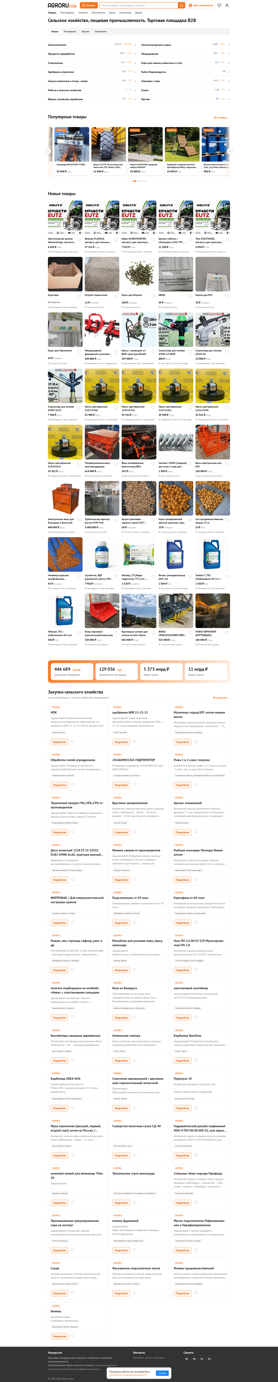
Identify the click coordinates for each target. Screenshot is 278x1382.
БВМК (162, 295)
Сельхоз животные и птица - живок (68, 81)
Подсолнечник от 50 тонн (130, 898)
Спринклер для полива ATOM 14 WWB (172, 352)
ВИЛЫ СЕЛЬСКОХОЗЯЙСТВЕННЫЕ (172, 633)
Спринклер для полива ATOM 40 (208, 352)
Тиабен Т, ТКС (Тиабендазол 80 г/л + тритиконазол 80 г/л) (207, 577)
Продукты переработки (61, 53)
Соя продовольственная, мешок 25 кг (209, 520)
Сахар (55, 1268)
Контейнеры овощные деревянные (75, 1035)
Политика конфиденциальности (82, 1369)
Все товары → (222, 117)
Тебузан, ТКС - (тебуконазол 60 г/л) (60, 633)
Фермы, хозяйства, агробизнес (65, 99)
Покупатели (98, 12)
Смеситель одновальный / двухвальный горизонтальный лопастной (138, 1080)
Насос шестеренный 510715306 (96, 408)
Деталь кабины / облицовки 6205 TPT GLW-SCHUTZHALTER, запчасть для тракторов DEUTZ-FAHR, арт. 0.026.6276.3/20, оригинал (172, 240)
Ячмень (56, 1311)
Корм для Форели (132, 295)
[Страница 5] (142, 181)
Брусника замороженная (130, 803)
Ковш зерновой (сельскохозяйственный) (99, 633)
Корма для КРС (204, 295)
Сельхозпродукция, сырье (156, 44)
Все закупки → (221, 697)
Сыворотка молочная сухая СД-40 (136, 1126)
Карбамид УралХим (187, 1035)
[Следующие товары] (230, 151)
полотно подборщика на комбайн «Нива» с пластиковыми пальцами (75, 990)
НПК (54, 712)
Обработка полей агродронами (73, 760)
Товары (52, 12)
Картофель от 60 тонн (189, 898)
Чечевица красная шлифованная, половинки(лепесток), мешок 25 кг (60, 577)
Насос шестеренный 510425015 (59, 464)
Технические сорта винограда (133, 1173)
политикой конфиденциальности (128, 1374)
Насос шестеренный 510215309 (206, 408)
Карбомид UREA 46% (65, 1078)
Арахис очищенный (188, 803)
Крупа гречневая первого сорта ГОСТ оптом (133, 520)
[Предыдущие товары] (48, 151)
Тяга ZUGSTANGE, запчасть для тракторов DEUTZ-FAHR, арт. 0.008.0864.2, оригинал (209, 240)
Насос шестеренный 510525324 (133, 408)
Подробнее (59, 742)
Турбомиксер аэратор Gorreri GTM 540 (97, 520)
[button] (181, 5)
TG (201, 1358)
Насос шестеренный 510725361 (170, 408)
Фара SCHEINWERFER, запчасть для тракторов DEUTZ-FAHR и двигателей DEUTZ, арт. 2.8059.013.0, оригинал (135, 240)
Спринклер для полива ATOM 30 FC (61, 408)
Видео (138, 12)
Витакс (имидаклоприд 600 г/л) (172, 577)
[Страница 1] (131, 181)
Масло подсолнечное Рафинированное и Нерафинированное (199, 1223)
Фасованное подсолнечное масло (136, 1268)
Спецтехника (55, 63)
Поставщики (67, 12)
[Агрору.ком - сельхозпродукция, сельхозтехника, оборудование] (62, 5)
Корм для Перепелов (60, 350)
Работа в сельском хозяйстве (64, 90)
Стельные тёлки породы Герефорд (198, 1173)
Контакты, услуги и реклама (148, 1357)
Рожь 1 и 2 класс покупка (192, 760)
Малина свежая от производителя (136, 850)
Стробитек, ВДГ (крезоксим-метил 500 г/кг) (98, 577)
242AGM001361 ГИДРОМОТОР (133, 760)
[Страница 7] (146, 181)
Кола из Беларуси (124, 988)
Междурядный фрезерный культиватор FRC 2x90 (99, 352)
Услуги (145, 90)
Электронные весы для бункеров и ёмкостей (61, 520)
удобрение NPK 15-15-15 (130, 712)
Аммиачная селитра (126, 1035)
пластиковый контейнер (191, 988)
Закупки (83, 12)
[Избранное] (219, 5)
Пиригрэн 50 (183, 1078)
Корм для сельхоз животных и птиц (161, 63)
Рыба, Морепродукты (153, 71)
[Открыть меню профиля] (227, 5)
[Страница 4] (140, 181)
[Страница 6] (144, 181)
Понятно (162, 1373)
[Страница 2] (135, 181)
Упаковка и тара (150, 81)
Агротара (53, 295)
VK (186, 1358)
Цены (112, 12)
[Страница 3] (138, 181)
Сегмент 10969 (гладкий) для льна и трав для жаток (173, 464)
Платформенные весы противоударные (97, 464)
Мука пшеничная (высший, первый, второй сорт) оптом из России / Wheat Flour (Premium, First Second (76, 1130)
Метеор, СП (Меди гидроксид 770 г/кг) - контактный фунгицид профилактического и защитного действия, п (135, 577)
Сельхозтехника (57, 44)
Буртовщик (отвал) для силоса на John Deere (135, 633)
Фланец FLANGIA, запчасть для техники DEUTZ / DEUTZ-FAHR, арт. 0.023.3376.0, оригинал (97, 240)
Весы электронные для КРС (208, 464)
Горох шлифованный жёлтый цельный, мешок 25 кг (173, 520)
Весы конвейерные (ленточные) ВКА (132, 464)
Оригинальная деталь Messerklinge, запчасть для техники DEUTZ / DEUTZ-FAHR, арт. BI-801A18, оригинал (61, 240)
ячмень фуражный (125, 1221)
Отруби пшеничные (96, 295)
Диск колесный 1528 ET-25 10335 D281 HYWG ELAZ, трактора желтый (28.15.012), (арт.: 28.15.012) (76, 854)
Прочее (145, 99)
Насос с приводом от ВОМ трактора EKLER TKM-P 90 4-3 (134, 352)
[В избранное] (79, 240)
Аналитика (125, 12)
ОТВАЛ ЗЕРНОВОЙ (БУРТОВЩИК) (205, 633)
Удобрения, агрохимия (61, 71)
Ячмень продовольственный (194, 1268)
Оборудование (149, 53)
